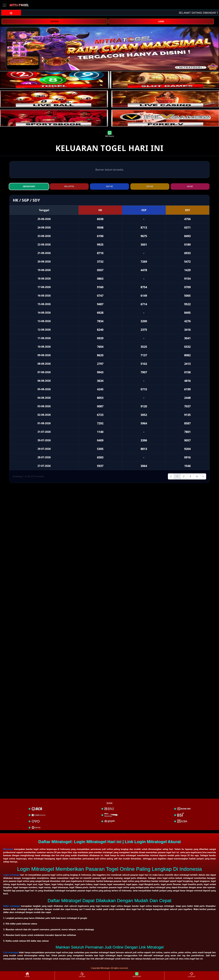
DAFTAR (54, 21)
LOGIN (161, 21)
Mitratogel (8, 849)
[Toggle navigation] (4, 5)
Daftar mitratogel (11, 906)
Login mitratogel (11, 875)
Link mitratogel (10, 952)
